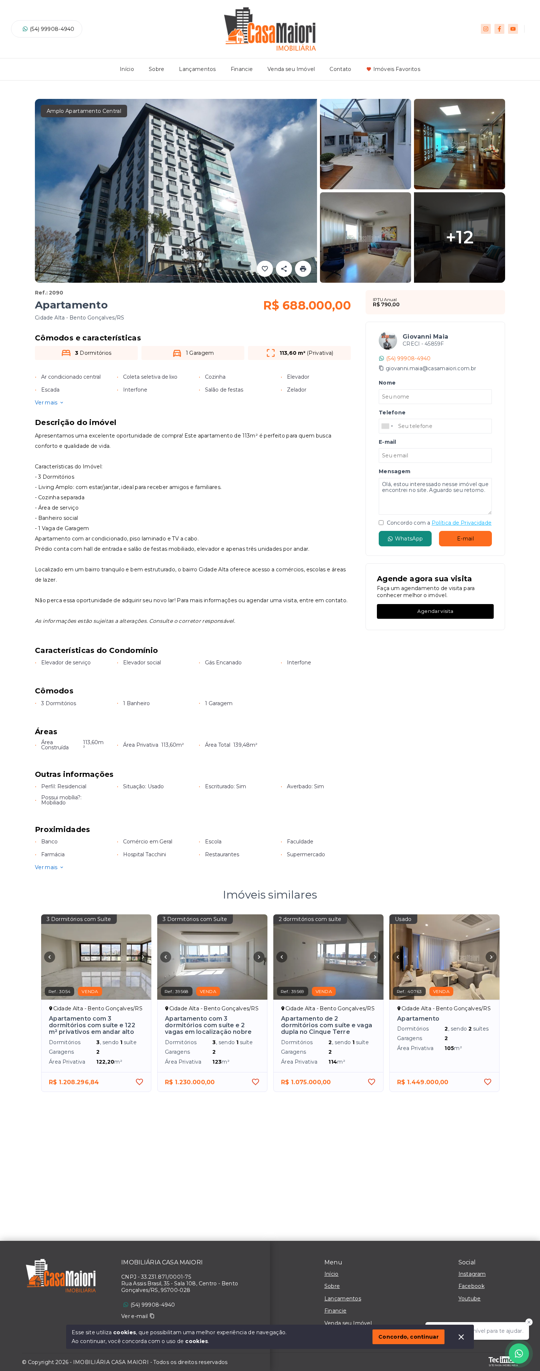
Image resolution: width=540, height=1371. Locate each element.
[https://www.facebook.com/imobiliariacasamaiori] (499, 29)
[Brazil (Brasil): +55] (387, 426)
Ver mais (46, 403)
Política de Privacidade (462, 523)
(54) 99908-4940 (52, 29)
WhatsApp (409, 538)
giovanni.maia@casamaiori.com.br (431, 368)
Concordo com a (438, 523)
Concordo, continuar (408, 1336)
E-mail (465, 538)
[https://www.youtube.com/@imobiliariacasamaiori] (513, 29)
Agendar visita (435, 611)
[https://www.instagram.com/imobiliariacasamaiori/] (486, 29)
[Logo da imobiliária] (60, 1277)
